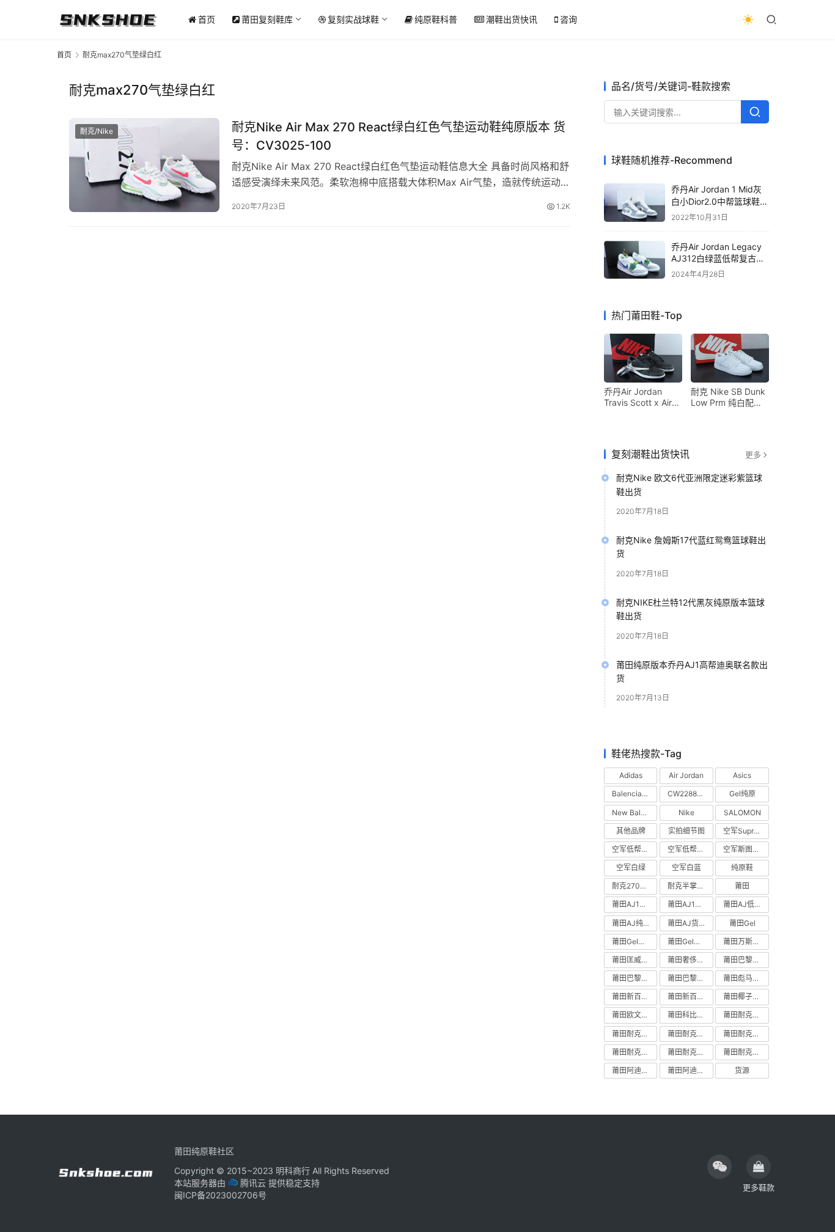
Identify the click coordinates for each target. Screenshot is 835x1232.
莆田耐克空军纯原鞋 (634, 1052)
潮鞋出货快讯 (511, 19)
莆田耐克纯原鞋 (690, 1052)
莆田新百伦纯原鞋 (634, 996)
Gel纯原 (742, 793)
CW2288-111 (690, 793)
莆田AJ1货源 (689, 904)
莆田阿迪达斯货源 (690, 1070)
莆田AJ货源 (687, 923)
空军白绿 (631, 867)
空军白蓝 (686, 867)
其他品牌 (631, 830)
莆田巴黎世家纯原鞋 (634, 978)
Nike (686, 812)
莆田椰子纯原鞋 (745, 996)
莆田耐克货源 (745, 1052)
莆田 (742, 885)
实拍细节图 (686, 830)
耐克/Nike (96, 131)
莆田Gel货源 (632, 941)
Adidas (630, 775)
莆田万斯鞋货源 (745, 941)
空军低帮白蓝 (690, 849)
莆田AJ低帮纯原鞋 (745, 904)
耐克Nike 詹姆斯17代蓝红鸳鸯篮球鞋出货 (691, 547)
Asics (742, 775)
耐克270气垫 (633, 885)
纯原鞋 (742, 867)
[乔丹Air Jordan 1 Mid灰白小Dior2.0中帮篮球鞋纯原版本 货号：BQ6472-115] (634, 202)
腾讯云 (253, 1183)
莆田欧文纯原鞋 (634, 1014)
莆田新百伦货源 (690, 996)
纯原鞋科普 (435, 19)
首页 (206, 19)
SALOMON (742, 812)
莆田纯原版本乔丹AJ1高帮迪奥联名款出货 (692, 671)
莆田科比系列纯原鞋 (690, 1014)
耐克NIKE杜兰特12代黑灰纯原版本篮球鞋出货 (690, 609)
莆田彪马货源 (745, 978)
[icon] (719, 1166)
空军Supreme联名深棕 (745, 830)
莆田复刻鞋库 (267, 19)
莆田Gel (742, 923)
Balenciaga (631, 793)
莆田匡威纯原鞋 (634, 959)
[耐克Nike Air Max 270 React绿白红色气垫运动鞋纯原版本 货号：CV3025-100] (144, 165)
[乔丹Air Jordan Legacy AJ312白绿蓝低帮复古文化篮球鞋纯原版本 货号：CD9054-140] (634, 260)
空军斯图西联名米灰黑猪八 (745, 849)
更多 (753, 455)
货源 (742, 1070)
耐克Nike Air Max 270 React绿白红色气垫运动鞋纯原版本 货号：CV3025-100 (398, 136)
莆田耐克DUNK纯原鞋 (745, 1014)
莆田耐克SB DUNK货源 (690, 1033)
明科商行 (293, 1170)
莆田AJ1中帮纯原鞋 (634, 904)
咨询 (568, 19)
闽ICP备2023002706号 (220, 1195)
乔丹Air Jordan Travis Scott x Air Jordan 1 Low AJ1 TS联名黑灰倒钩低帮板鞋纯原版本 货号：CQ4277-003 (639, 397)
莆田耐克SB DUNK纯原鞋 (634, 1033)
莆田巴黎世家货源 (690, 978)
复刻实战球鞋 (353, 19)
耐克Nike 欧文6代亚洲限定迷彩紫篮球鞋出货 (689, 484)
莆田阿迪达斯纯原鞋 (634, 1070)
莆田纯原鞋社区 (204, 1151)
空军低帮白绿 (634, 849)
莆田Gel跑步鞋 (690, 941)
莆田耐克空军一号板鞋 (745, 1033)
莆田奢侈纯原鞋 (690, 959)
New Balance (634, 812)
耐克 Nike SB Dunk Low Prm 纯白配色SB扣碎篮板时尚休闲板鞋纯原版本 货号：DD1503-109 (728, 397)
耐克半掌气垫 (690, 885)
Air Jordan (686, 775)
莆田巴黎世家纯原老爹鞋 (745, 959)
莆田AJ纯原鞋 (634, 923)
